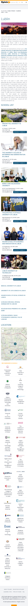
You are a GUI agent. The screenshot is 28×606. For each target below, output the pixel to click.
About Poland (8, 589)
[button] (23, 354)
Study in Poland (11, 10)
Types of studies (17, 591)
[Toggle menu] (26, 2)
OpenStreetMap (18, 359)
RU (22, 2)
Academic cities (8, 591)
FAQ (23, 591)
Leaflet (12, 359)
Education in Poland (18, 589)
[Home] (8, 2)
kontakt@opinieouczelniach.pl (18, 599)
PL (17, 2)
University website (19, 132)
